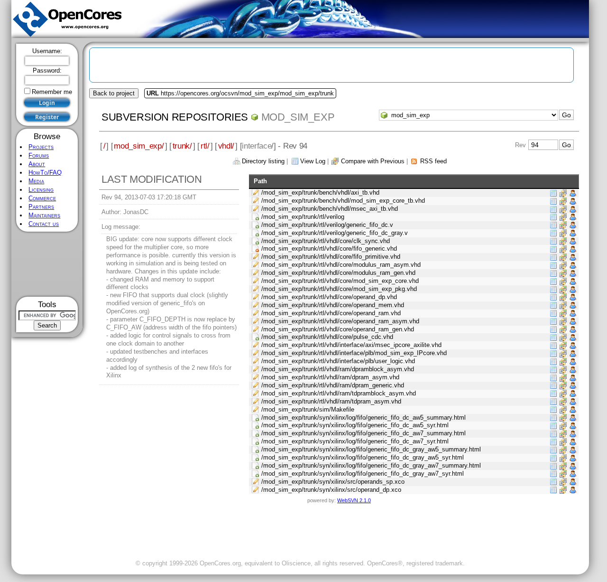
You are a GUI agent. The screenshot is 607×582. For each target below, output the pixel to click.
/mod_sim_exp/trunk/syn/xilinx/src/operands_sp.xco (333, 481)
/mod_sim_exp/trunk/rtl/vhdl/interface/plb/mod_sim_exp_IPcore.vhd (354, 353)
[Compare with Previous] (563, 192)
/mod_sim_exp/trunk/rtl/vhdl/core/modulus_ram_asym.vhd (341, 264)
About (36, 164)
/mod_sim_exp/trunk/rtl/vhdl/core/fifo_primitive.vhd (330, 256)
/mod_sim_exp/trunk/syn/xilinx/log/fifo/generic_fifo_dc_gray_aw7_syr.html (362, 473)
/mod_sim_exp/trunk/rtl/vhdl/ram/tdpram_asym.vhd (331, 401)
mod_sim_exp (298, 117)
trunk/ (182, 145)
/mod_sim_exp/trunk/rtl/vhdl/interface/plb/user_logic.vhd (338, 361)
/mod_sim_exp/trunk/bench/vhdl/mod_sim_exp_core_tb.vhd (343, 200)
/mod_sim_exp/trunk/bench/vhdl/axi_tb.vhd (320, 192)
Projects (41, 146)
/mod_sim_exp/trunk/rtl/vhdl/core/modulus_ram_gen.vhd (338, 272)
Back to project (114, 93)
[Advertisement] (47, 264)
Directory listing (263, 161)
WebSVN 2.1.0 (354, 500)
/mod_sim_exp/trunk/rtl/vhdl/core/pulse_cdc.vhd (327, 336)
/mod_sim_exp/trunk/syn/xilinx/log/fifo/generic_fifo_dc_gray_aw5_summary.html (371, 449)
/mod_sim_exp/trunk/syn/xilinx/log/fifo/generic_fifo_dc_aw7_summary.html (363, 433)
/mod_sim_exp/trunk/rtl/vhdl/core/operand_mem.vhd (332, 305)
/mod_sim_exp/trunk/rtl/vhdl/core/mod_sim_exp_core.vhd (340, 280)
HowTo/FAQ (45, 172)
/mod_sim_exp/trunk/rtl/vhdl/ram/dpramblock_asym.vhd (337, 369)
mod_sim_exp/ (139, 145)
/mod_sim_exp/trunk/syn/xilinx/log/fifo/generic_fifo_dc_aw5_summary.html (363, 417)
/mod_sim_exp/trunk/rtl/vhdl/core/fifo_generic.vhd (329, 248)
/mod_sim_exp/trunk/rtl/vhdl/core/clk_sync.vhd (325, 240)
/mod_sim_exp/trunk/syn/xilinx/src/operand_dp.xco (331, 489)
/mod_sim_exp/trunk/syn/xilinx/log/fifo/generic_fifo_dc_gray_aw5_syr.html (362, 457)
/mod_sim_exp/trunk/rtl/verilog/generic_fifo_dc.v (327, 224)
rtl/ (205, 145)
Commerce (42, 198)
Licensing (41, 189)
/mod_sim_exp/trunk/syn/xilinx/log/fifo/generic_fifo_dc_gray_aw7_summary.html (371, 465)
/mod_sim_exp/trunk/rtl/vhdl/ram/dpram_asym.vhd (330, 377)
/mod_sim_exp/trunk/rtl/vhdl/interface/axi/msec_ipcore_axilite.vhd (351, 344)
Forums (38, 155)
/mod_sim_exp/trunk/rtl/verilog (302, 216)
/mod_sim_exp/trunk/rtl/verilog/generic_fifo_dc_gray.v (334, 232)
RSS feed (433, 161)
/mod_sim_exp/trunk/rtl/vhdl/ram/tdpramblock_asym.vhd (338, 393)
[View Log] (553, 192)
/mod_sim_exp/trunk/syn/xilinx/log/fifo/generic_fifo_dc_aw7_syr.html (355, 441)
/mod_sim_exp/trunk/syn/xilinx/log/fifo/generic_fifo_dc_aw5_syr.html (355, 425)
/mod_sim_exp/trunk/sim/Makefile (307, 409)
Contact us (43, 223)
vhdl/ (226, 145)
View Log (312, 161)
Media (36, 181)
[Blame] (573, 192)
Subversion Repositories (174, 117)
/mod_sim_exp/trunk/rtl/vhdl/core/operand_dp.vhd (329, 296)
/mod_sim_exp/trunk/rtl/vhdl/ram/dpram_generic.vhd (332, 385)
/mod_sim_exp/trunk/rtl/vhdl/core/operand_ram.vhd (331, 313)
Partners (41, 206)
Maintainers (44, 215)
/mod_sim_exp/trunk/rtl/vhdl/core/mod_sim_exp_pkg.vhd (339, 288)
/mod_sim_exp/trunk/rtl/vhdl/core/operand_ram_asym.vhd (340, 321)
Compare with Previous (373, 161)
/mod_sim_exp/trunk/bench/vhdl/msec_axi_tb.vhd (329, 208)
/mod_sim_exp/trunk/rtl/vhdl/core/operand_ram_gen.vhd (337, 329)
